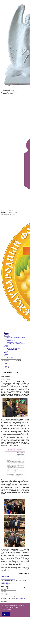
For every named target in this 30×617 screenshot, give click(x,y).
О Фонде (6, 334)
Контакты (7, 355)
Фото (5, 352)
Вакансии (10, 357)
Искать (19, 360)
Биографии (7, 336)
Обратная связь (5, 576)
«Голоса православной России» (16, 343)
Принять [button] (6, 614)
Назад (5, 363)
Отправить (4, 601)
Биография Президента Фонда (16, 337)
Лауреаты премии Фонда (14, 342)
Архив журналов (12, 349)
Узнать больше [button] (7, 609)
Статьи (6, 351)
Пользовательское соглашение (8, 579)
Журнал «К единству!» (13, 348)
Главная (6, 333)
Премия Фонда (11, 340)
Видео (6, 354)
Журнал (6, 346)
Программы (7, 339)
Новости (6, 345)
